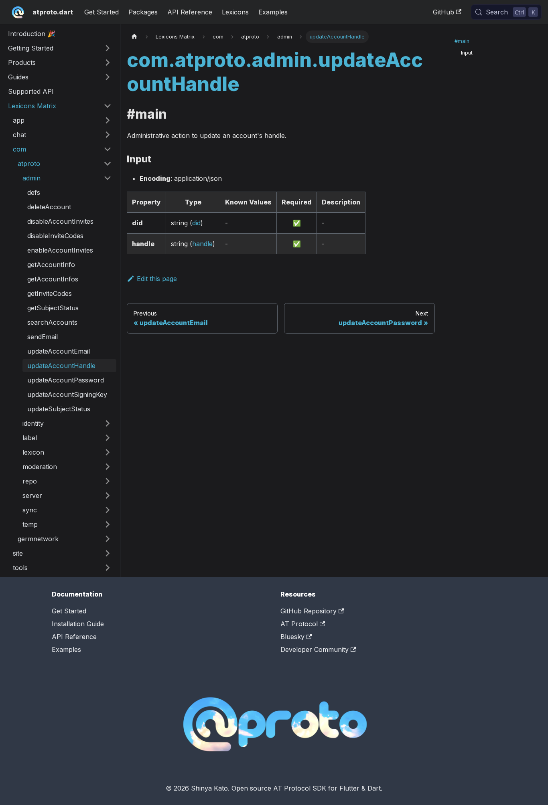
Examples (273, 12)
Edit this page (157, 279)
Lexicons (235, 12)
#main (462, 41)
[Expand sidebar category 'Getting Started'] (107, 48)
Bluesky (292, 637)
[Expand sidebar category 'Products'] (107, 62)
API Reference (189, 12)
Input (467, 53)
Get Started (101, 12)
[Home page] (134, 36)
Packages (143, 12)
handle (202, 244)
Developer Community (314, 649)
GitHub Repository (308, 611)
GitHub (443, 12)
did (196, 223)
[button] (62, 120)
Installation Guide (78, 624)
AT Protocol (299, 624)
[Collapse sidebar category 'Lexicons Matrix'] (107, 105)
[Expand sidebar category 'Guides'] (107, 77)
